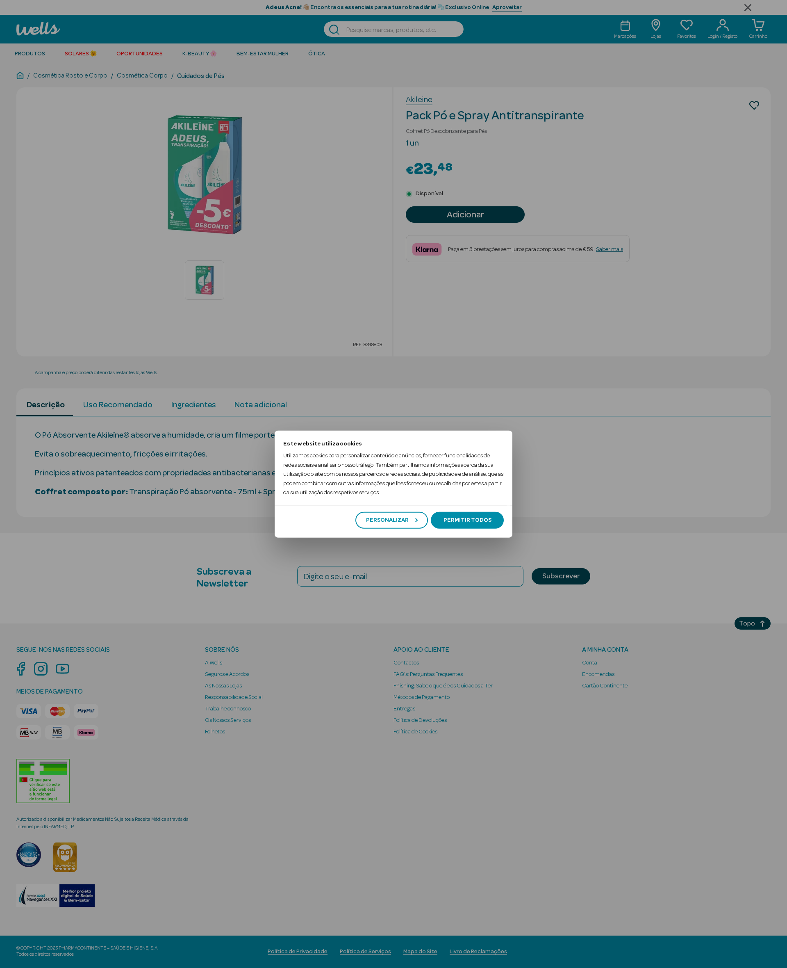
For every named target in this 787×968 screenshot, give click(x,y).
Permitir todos (467, 520)
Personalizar (387, 520)
